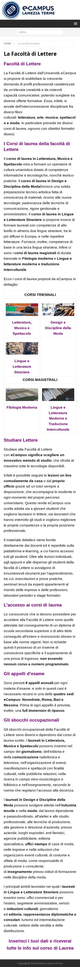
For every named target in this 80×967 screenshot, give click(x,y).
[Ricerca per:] (40, 32)
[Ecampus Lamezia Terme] (29, 17)
